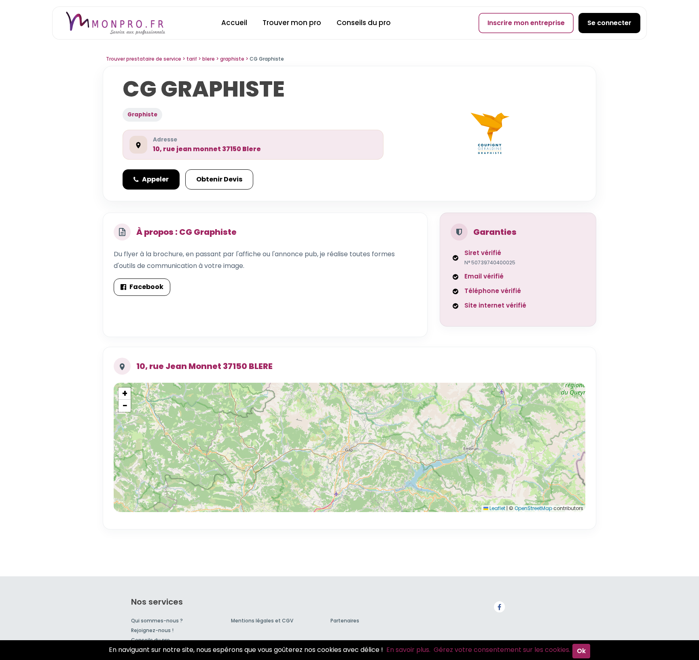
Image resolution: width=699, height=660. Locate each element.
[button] (125, 394)
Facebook (146, 286)
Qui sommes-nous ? (157, 620)
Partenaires (344, 620)
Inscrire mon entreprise (526, 22)
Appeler (155, 179)
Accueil (234, 22)
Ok (581, 651)
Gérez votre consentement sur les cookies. (502, 649)
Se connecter (609, 22)
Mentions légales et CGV (262, 620)
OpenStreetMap (533, 508)
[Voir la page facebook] (499, 606)
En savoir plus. (408, 649)
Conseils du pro (364, 22)
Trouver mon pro (292, 22)
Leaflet (496, 508)
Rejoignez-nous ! (152, 630)
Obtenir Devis (219, 179)
